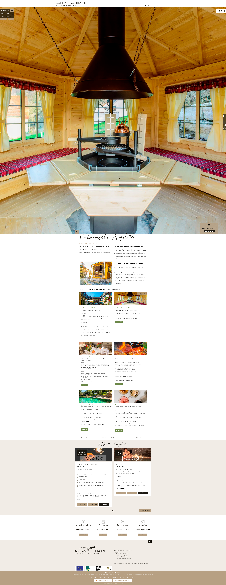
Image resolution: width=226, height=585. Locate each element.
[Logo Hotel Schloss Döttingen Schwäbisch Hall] (71, 3)
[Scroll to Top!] (150, 541)
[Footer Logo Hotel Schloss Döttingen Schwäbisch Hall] (90, 549)
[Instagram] (224, 125)
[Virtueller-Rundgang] (224, 128)
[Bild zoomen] (79, 569)
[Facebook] (224, 122)
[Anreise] (224, 118)
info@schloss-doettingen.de (124, 558)
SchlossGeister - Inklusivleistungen (86, 475)
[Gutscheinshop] (224, 115)
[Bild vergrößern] (93, 454)
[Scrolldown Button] (77, 232)
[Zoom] (113, 120)
